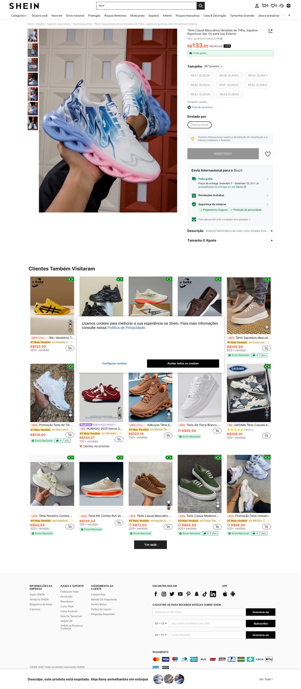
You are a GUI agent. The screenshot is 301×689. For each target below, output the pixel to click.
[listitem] (52, 316)
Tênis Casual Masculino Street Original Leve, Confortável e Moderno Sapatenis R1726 (150, 515)
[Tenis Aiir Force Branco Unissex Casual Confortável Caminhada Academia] (200, 393)
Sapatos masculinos (58, 24)
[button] (281, 5)
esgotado (223, 154)
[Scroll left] (284, 15)
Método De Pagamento (104, 599)
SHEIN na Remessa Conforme (71, 627)
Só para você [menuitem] (40, 15)
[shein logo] (24, 5)
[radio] (200, 75)
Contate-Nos (98, 594)
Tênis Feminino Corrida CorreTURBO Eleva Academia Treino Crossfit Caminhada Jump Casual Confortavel (52, 515)
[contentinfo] (214, 659)
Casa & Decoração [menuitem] (215, 15)
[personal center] (257, 5)
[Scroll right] (289, 15)
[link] (264, 5)
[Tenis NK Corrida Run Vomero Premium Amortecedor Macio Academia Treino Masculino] (101, 484)
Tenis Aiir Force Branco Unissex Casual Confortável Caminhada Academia (200, 425)
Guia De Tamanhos (71, 616)
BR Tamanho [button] (212, 66)
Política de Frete (69, 591)
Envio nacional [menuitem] (75, 15)
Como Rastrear (68, 611)
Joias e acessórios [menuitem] (268, 15)
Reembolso (66, 601)
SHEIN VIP (66, 621)
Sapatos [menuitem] (154, 15)
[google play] (233, 595)
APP (224, 586)
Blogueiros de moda (41, 604)
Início (31, 24)
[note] (238, 355)
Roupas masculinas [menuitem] (187, 15)
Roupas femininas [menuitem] (115, 15)
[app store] (225, 595)
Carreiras (35, 609)
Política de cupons (101, 609)
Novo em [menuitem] (57, 15)
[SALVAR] (267, 153)
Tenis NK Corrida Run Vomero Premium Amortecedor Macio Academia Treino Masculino (101, 515)
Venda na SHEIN (39, 599)
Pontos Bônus (99, 604)
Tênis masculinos (82, 24)
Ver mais (150, 544)
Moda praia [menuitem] (137, 15)
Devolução (66, 596)
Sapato (40, 24)
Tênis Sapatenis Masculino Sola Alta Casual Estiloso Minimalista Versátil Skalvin (249, 337)
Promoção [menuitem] (94, 15)
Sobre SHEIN (37, 594)
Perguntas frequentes (103, 614)
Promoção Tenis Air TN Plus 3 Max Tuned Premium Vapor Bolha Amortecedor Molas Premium (52, 425)
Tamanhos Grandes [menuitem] (242, 15)
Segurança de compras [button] (212, 204)
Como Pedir (67, 606)
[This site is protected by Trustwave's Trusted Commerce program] (156, 667)
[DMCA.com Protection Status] (165, 667)
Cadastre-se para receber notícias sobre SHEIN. (187, 604)
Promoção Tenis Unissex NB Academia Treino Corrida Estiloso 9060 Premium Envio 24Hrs (249, 515)
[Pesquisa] (201, 6)
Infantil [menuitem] (167, 15)
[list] (185, 594)
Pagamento (160, 652)
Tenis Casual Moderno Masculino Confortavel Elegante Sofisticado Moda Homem (200, 515)
